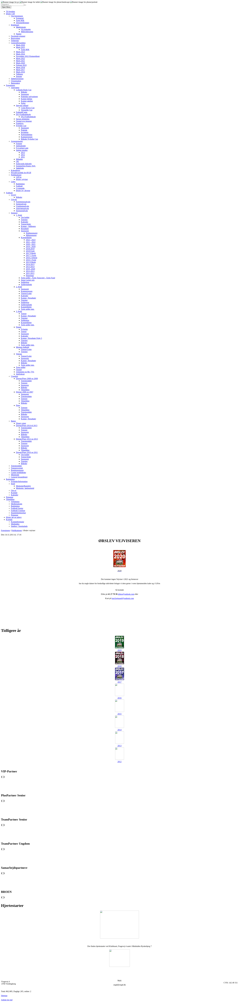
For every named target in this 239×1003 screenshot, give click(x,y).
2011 (23, 157)
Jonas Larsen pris (27, 280)
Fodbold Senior (17, 508)
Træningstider (26, 381)
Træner (24, 314)
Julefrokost (20, 374)
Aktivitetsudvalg (22, 208)
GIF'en (18, 177)
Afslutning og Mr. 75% (25, 372)
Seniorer (14, 213)
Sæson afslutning (22, 119)
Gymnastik (20, 188)
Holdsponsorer (31, 233)
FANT (13, 195)
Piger (18, 405)
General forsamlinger (19, 477)
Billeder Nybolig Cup (29, 139)
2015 (119, 714)
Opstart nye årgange (24, 121)
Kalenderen (15, 170)
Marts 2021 (20, 61)
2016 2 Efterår (31, 258)
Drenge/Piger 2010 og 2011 (27, 452)
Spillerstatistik (26, 284)
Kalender (24, 222)
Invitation (24, 132)
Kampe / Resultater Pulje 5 (31, 338)
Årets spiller (20, 367)
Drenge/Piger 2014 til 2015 (26, 425)
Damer (18, 327)
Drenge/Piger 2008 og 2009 (27, 378)
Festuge (19, 143)
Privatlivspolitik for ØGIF (21, 173)
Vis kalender (26, 29)
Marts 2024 (20, 54)
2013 (23, 152)
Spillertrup (25, 282)
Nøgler (18, 34)
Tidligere (19, 74)
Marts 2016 (20, 72)
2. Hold (19, 287)
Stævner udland (22, 105)
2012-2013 (30, 271)
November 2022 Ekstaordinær (28, 56)
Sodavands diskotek (24, 164)
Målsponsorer (31, 235)
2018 (119, 666)
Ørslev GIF (10, 14)
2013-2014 (30, 267)
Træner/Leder (26, 293)
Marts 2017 (20, 70)
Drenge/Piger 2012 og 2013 (27, 439)
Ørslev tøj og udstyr (14, 517)
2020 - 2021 (30, 244)
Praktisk (24, 130)
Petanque (9, 497)
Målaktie (19, 159)
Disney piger (21, 423)
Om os (13, 490)
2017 (119, 682)
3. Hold (19, 311)
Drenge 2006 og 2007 (24, 392)
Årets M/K (20, 20)
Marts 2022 (20, 58)
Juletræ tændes (22, 150)
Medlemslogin (16, 504)
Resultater (25, 229)
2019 (119, 650)
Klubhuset (15, 25)
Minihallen (15, 524)
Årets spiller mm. (27, 309)
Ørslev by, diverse (23, 190)
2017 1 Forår (31, 255)
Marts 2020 (20, 63)
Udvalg (14, 199)
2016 (119, 698)
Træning (24, 220)
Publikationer (16, 175)
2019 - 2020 (30, 246)
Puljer (23, 103)
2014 (119, 730)
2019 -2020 (30, 269)
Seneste (19, 76)
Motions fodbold (22, 347)
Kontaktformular (17, 522)
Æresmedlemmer (22, 23)
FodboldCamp (21, 112)
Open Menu (6, 7)
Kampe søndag (27, 101)
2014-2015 (30, 264)
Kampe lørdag (26, 99)
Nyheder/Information (19, 481)
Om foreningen (17, 16)
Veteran (19, 354)
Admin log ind (6, 1000)
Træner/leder (26, 224)
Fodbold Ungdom (18, 511)
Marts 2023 (20, 52)
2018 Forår (30, 251)
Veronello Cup (26, 110)
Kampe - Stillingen (28, 226)
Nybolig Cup (21, 126)
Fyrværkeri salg (22, 148)
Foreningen (10, 85)
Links (13, 182)
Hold (13, 484)
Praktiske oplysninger (29, 96)
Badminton (20, 184)
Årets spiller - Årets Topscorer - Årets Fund (38, 278)
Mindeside (15, 475)
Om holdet (25, 217)
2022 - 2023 (30, 240)
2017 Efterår (31, 253)
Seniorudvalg (21, 204)
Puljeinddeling (26, 135)
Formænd (20, 18)
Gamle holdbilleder (18, 472)
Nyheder (24, 329)
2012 (23, 155)
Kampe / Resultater (28, 298)
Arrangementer (17, 141)
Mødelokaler (21, 27)
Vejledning (15, 502)
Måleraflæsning (27, 32)
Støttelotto (20, 168)
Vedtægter (15, 41)
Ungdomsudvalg (22, 206)
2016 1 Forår (31, 260)
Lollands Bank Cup (23, 90)
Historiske (30, 276)
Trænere (24, 383)
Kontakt (14, 493)
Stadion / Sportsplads (19, 526)
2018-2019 (30, 249)
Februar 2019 (21, 65)
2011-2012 (30, 273)
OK (17, 161)
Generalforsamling (18, 43)
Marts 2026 (20, 45)
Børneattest (15, 83)
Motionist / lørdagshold (25, 488)
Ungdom (14, 376)
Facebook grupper (18, 36)
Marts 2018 (20, 67)
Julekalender (21, 146)
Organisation (16, 81)
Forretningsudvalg (23, 202)
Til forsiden (10, 11)
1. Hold (19, 215)
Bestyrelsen (15, 38)
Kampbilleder (26, 237)
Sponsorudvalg (22, 211)
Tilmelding (25, 390)
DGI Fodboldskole (23, 114)
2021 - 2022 (30, 242)
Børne (13, 421)
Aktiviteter (15, 88)
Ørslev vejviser (22, 179)
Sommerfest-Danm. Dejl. (26, 166)
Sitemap (4, 996)
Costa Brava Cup (27, 108)
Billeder (24, 92)
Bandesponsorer (17, 470)
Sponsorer (25, 94)
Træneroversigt (17, 468)
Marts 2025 (20, 47)
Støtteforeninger (17, 79)
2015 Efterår (31, 262)
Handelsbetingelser (18, 513)
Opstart (19, 370)
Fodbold (19, 186)
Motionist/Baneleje (23, 486)
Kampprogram (26, 137)
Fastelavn (19, 123)
